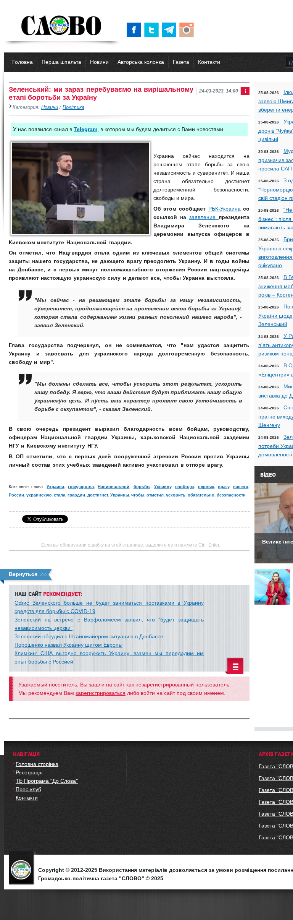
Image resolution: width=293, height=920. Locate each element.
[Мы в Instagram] (188, 30)
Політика (73, 107)
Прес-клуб (28, 789)
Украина (55, 486)
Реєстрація (29, 772)
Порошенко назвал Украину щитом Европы (68, 645)
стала (59, 495)
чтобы (137, 495)
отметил (155, 495)
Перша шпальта (61, 62)
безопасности (231, 495)
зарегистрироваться (101, 693)
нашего (240, 486)
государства (81, 486)
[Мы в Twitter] (153, 30)
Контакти (209, 62)
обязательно (201, 495)
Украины (119, 495)
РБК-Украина (224, 209)
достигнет (97, 495)
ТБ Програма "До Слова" (47, 781)
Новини (99, 62)
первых (206, 486)
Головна (22, 62)
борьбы (142, 486)
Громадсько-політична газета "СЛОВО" (62, 26)
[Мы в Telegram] (170, 30)
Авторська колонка (141, 62)
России (16, 495)
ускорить (175, 495)
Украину (162, 486)
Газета (181, 62)
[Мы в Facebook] (135, 30)
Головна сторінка (37, 764)
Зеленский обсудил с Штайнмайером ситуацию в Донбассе (88, 636)
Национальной (113, 486)
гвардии (76, 495)
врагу (223, 486)
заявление (204, 217)
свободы (184, 486)
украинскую (39, 495)
